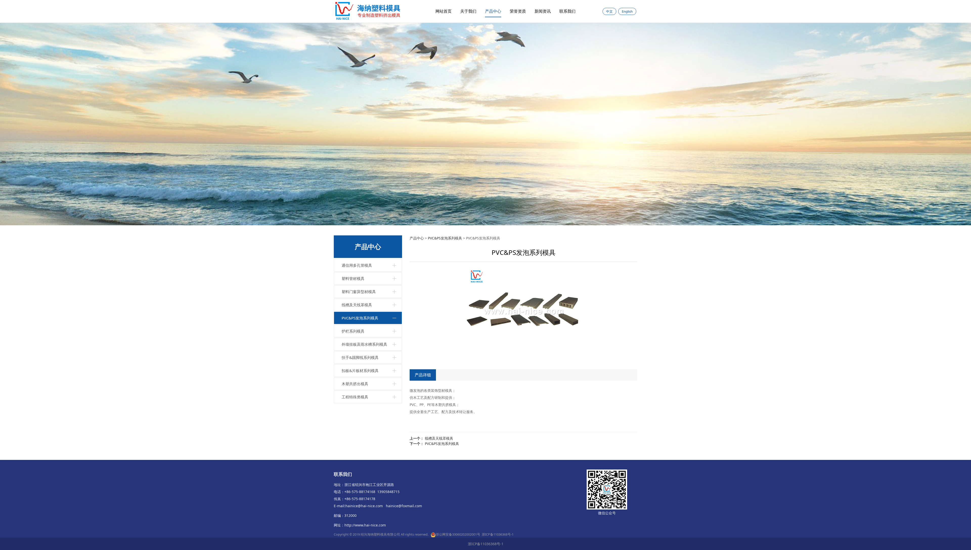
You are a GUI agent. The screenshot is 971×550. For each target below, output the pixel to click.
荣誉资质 (518, 11)
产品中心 (493, 11)
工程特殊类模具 (355, 396)
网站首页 (443, 11)
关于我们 (468, 11)
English (627, 11)
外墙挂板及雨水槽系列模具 (364, 344)
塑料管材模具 (353, 278)
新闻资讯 (543, 11)
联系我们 (567, 11)
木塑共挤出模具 (355, 383)
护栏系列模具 (353, 331)
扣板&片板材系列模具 (360, 370)
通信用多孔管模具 (357, 265)
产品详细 (423, 375)
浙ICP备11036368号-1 (498, 534)
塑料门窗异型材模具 (359, 291)
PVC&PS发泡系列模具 (360, 317)
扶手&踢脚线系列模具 (360, 357)
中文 (609, 11)
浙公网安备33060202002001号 (458, 534)
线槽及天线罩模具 (357, 304)
